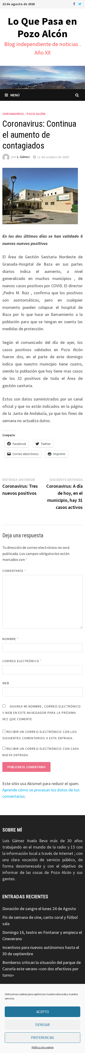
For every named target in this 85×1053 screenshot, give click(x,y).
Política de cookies (43, 1047)
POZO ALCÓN (35, 114)
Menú (15, 95)
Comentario (14, 571)
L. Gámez (23, 157)
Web (5, 683)
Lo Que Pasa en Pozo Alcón (42, 27)
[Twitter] (80, 3)
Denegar (42, 1024)
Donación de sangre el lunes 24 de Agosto (39, 908)
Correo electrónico (22, 661)
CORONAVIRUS (13, 114)
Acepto (42, 1012)
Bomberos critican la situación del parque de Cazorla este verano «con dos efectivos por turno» (41, 969)
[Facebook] (74, 3)
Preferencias (42, 1037)
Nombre (10, 639)
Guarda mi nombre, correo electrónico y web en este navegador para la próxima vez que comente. (41, 712)
